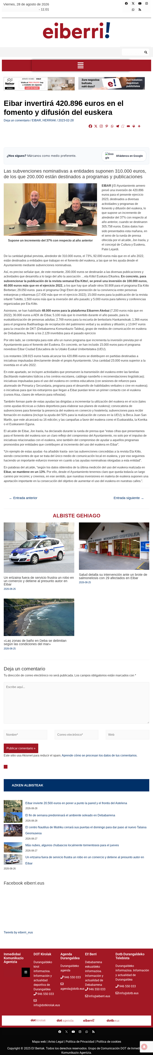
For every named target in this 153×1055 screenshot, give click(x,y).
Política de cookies (108, 1041)
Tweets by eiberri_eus (18, 932)
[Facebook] (126, 3)
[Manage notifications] (144, 1047)
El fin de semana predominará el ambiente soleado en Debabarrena (70, 815)
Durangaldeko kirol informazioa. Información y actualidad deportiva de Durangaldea (43, 975)
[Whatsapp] (133, 9)
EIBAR (36, 120)
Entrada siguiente (129, 498)
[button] (80, 65)
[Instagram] (146, 3)
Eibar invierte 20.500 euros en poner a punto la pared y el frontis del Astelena (76, 803)
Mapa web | (40, 1041)
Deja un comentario (17, 120)
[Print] (133, 126)
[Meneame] (123, 126)
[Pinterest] (106, 126)
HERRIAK (49, 120)
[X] (95, 126)
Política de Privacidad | (81, 1041)
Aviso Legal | (57, 1041)
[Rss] (140, 9)
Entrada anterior (23, 498)
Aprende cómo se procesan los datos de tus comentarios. (99, 755)
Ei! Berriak (37, 1048)
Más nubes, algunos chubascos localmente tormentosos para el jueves (72, 845)
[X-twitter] (133, 3)
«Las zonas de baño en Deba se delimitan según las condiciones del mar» (35, 642)
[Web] (127, 735)
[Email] (128, 126)
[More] (139, 126)
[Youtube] (140, 3)
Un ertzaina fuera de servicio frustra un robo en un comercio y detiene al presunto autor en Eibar (39, 581)
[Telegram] (117, 126)
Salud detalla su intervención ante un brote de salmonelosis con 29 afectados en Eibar (113, 576)
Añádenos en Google (129, 155)
